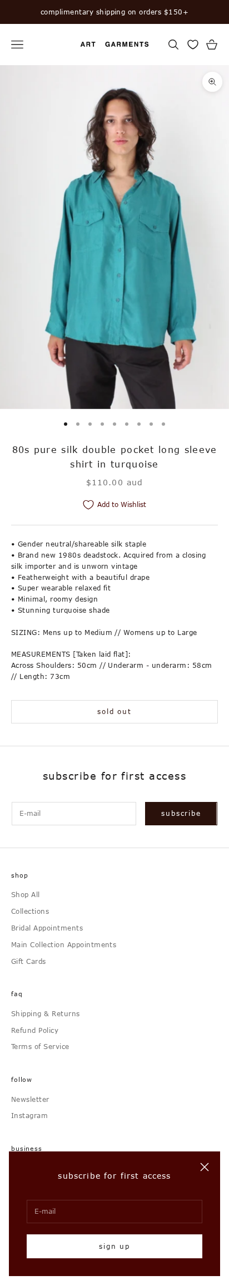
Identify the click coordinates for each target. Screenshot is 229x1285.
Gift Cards (28, 961)
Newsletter (30, 1099)
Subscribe (181, 813)
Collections (30, 911)
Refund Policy (34, 1030)
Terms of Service (40, 1046)
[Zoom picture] (212, 82)
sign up (114, 1246)
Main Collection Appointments (63, 944)
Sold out (114, 711)
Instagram (29, 1115)
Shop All (25, 894)
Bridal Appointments (47, 928)
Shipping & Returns (45, 1013)
